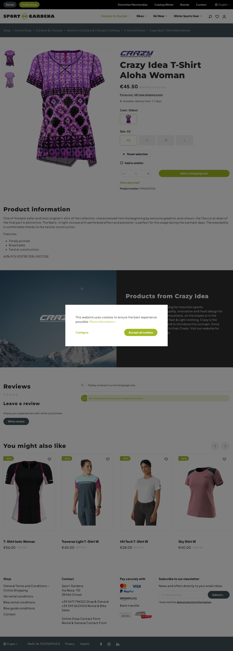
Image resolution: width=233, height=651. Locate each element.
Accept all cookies (141, 332)
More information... (103, 321)
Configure (82, 332)
